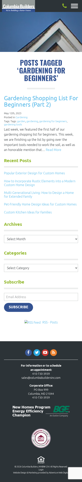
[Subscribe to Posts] (33, 322)
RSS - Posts (50, 322)
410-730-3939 (41, 373)
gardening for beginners (53, 121)
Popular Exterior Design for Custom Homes (34, 173)
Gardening (21, 117)
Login (41, 469)
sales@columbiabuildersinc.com (41, 377)
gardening (32, 121)
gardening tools (13, 124)
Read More (53, 150)
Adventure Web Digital (59, 472)
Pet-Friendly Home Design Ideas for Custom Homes (40, 204)
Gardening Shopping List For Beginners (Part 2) (41, 101)
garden (21, 121)
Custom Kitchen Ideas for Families (28, 212)
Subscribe (18, 307)
